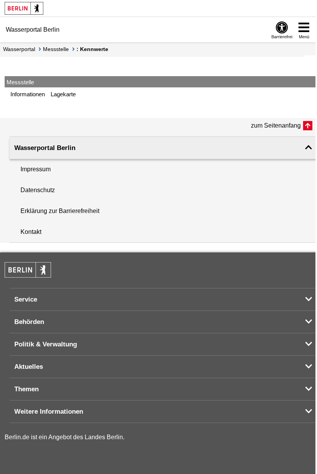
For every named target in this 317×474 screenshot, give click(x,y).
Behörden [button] (29, 322)
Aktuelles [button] (28, 366)
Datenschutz (37, 190)
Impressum (35, 169)
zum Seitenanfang (276, 125)
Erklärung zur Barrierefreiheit (59, 211)
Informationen (27, 94)
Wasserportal (19, 49)
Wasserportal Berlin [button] (44, 148)
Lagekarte (63, 94)
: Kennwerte (92, 49)
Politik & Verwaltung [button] (45, 344)
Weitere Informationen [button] (48, 411)
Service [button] (25, 299)
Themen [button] (26, 389)
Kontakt (30, 231)
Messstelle (56, 49)
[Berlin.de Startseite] (24, 8)
